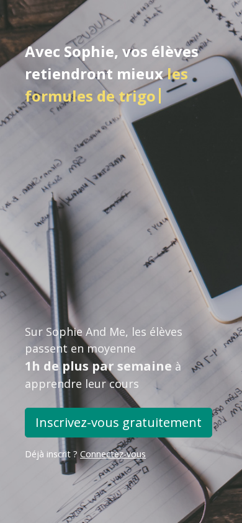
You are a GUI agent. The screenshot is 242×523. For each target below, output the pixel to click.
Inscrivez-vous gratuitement (118, 422)
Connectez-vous (113, 454)
